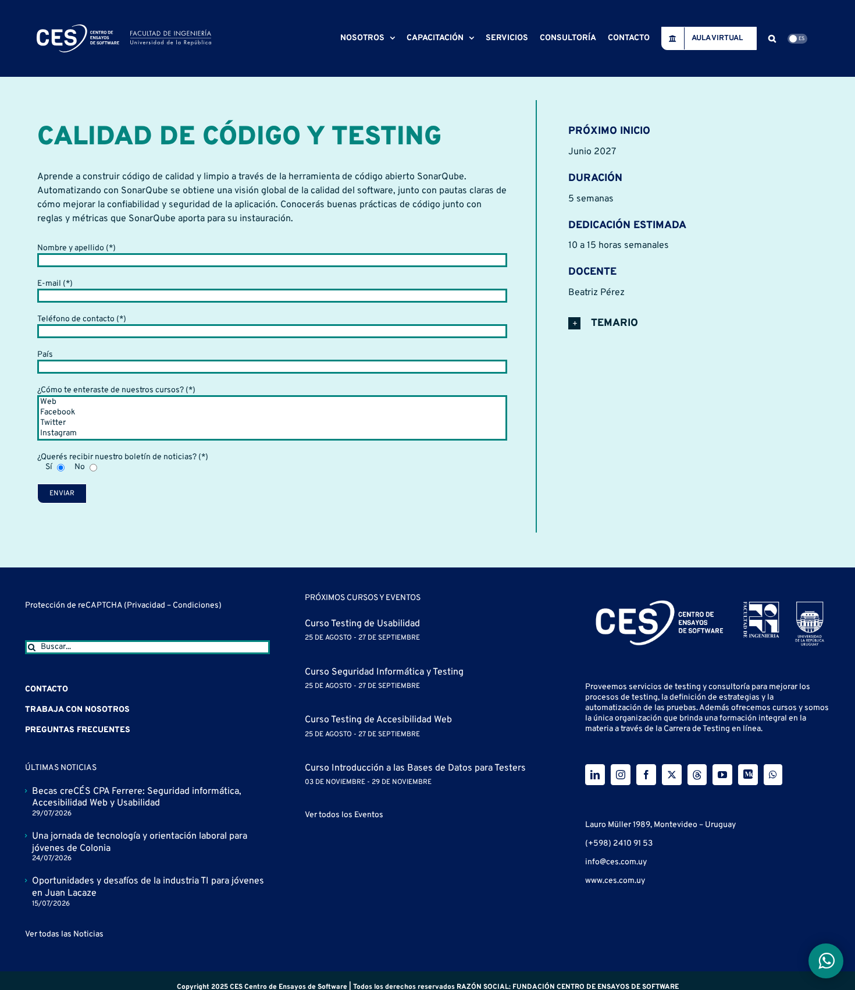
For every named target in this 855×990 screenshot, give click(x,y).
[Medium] (748, 774)
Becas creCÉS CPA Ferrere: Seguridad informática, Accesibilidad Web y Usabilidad (136, 798)
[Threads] (697, 774)
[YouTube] (722, 774)
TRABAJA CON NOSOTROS (77, 710)
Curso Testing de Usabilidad (362, 624)
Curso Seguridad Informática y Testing (384, 672)
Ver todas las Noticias (64, 934)
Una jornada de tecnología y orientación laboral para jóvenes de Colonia (139, 842)
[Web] (272, 402)
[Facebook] (272, 412)
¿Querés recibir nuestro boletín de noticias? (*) (122, 457)
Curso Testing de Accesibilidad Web (378, 720)
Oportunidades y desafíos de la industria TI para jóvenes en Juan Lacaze (148, 887)
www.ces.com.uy (615, 881)
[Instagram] (272, 433)
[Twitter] (272, 423)
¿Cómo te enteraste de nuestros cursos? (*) (116, 390)
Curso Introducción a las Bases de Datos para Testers (415, 768)
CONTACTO (46, 689)
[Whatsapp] (773, 774)
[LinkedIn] (595, 774)
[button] (772, 38)
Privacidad (147, 606)
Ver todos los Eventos (344, 815)
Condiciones (196, 606)
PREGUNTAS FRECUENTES (77, 730)
